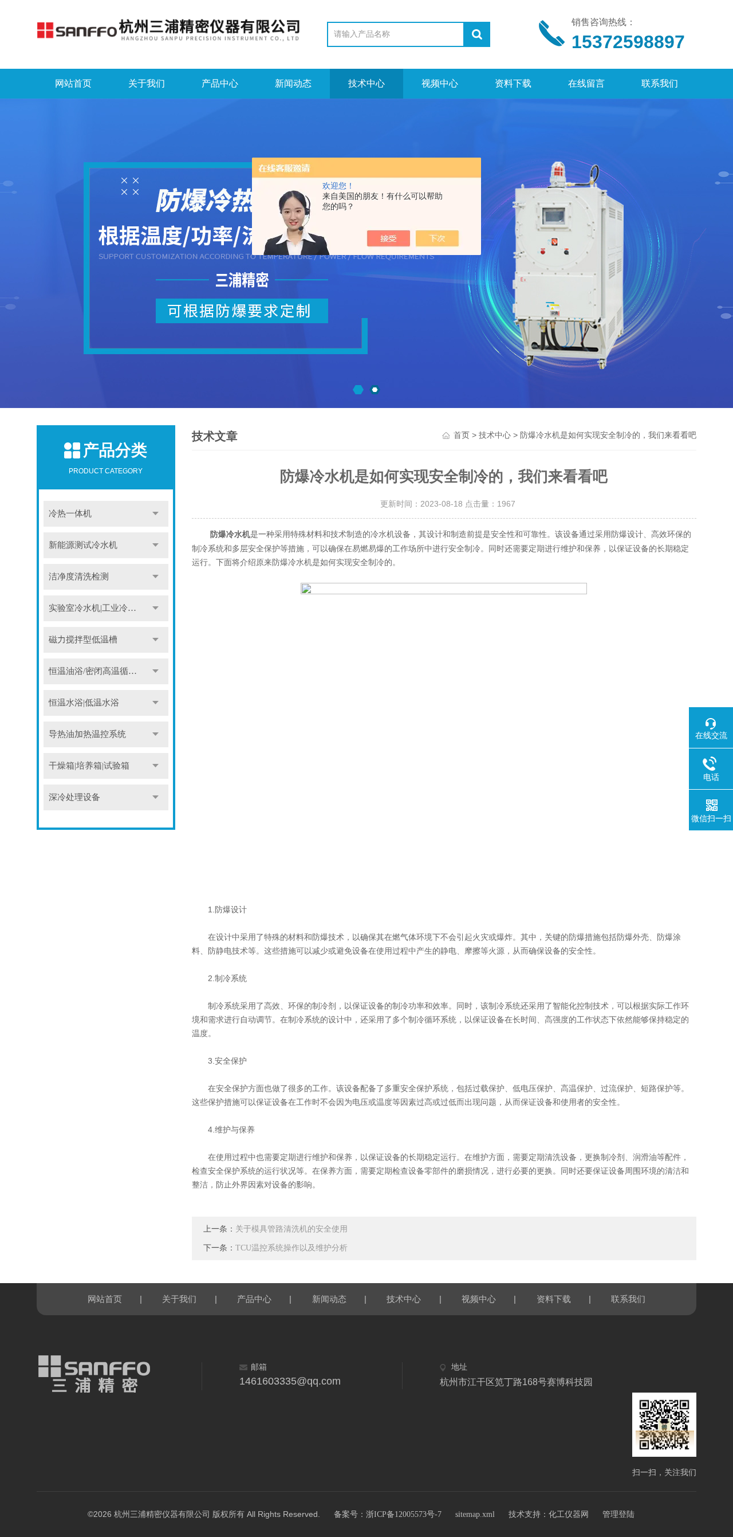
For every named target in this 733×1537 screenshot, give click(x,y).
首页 (462, 435)
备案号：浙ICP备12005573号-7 (388, 1514)
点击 (155, 514)
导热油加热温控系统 (87, 734)
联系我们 (659, 83)
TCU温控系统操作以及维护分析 (291, 1248)
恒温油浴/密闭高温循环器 (97, 671)
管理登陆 (618, 1514)
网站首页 (73, 83)
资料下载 (513, 83)
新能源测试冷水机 (83, 545)
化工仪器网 (569, 1514)
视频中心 (439, 83)
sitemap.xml (475, 1514)
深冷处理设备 (74, 797)
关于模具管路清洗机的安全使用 (291, 1229)
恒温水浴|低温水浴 (84, 702)
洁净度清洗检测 (79, 576)
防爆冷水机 (230, 534)
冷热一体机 (70, 513)
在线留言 (586, 83)
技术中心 (366, 83)
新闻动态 (293, 83)
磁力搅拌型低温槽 (83, 639)
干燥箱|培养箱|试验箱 (89, 765)
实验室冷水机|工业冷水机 (97, 608)
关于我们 (146, 83)
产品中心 (220, 83)
